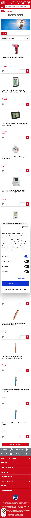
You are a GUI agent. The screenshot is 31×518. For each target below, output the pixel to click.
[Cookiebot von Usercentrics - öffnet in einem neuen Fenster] (22, 227)
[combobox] (17, 6)
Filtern (4, 33)
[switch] (26, 261)
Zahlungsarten (7, 467)
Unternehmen (6, 490)
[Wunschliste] (3, 71)
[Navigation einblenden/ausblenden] (2, 7)
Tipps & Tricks (7, 481)
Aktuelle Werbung (9, 458)
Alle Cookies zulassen (15, 284)
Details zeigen (22, 278)
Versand (4, 472)
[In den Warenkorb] (27, 71)
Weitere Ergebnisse (15, 444)
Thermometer (10, 11)
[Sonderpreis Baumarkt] (3, 2)
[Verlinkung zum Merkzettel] (17, 3)
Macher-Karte (7, 477)
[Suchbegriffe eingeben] (28, 6)
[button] (7, 3)
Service (4, 463)
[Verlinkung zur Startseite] (2, 11)
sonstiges (5, 486)
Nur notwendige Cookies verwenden (15, 289)
